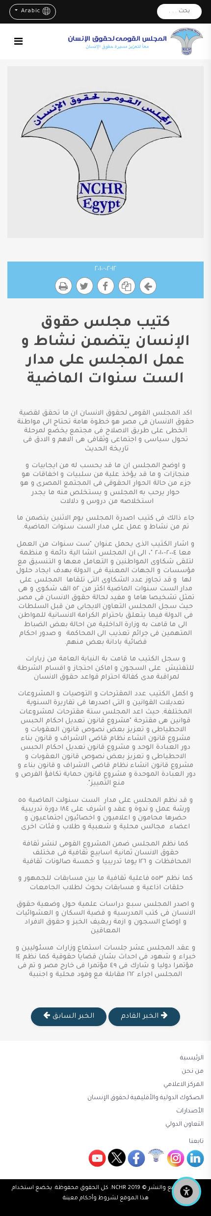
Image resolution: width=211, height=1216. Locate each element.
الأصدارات (190, 1111)
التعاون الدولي (184, 1124)
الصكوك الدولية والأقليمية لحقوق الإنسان (145, 1098)
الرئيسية (192, 1058)
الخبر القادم (140, 1017)
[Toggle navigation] (18, 41)
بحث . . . (179, 11)
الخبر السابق (72, 1017)
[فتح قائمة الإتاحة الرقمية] (186, 1191)
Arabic (29, 11)
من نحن (193, 1071)
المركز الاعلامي (183, 1085)
